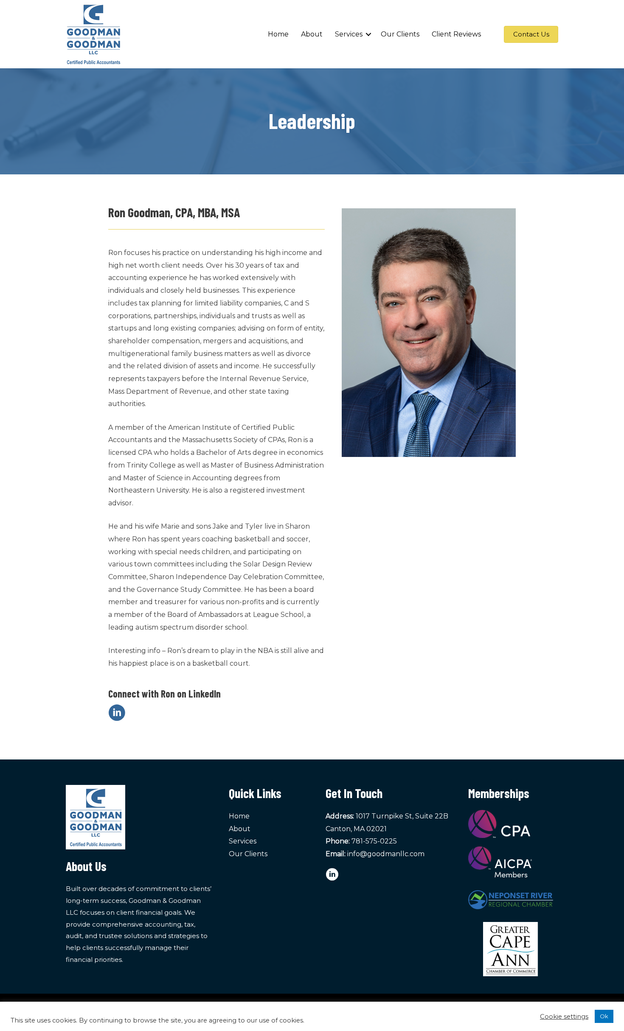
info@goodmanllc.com (385, 854)
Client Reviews (456, 34)
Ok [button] (604, 1016)
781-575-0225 (374, 841)
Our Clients (400, 34)
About (312, 34)
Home (278, 34)
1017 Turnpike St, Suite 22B (402, 816)
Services (349, 34)
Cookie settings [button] (564, 1016)
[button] (368, 34)
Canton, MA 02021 (356, 829)
